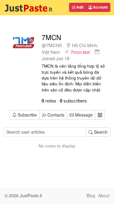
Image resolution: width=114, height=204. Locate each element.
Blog (91, 195)
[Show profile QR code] (100, 115)
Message (83, 115)
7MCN (51, 37)
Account (100, 7)
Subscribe (27, 115)
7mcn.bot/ (80, 52)
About (103, 195)
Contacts (55, 115)
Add (79, 7)
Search (100, 132)
